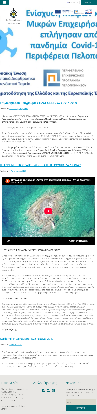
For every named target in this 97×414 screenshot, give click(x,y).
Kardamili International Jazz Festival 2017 (27, 339)
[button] (74, 11)
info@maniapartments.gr (13, 397)
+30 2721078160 (10, 400)
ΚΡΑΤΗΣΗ (89, 2)
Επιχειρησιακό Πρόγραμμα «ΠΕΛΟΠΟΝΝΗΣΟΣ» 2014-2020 (38, 103)
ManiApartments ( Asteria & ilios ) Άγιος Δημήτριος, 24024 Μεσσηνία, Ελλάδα (15, 392)
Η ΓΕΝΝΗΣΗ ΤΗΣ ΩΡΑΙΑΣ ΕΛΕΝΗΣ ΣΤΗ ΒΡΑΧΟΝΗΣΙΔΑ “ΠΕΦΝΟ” (40, 165)
